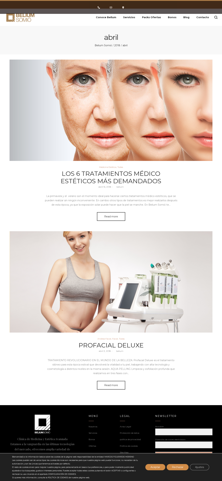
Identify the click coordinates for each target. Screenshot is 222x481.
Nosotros (93, 426)
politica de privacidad (130, 439)
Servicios (93, 433)
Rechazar (177, 467)
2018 (117, 45)
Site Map (124, 452)
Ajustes (199, 467)
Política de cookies (129, 446)
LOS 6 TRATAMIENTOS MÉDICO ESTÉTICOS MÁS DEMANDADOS (111, 177)
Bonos (92, 439)
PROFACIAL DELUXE (111, 345)
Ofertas (92, 446)
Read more (111, 216)
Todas (120, 167)
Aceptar (155, 467)
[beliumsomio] (21, 17)
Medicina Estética (107, 167)
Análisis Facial (104, 338)
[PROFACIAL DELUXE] (111, 282)
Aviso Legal (125, 426)
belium (119, 187)
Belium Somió (103, 45)
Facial (115, 338)
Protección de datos (129, 433)
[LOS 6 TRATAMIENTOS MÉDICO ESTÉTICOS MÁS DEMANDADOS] (111, 110)
